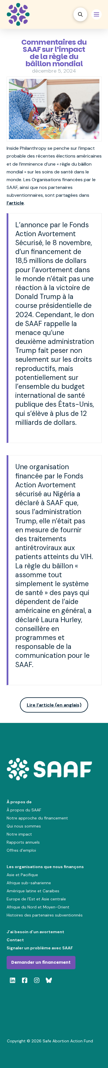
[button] (80, 14)
